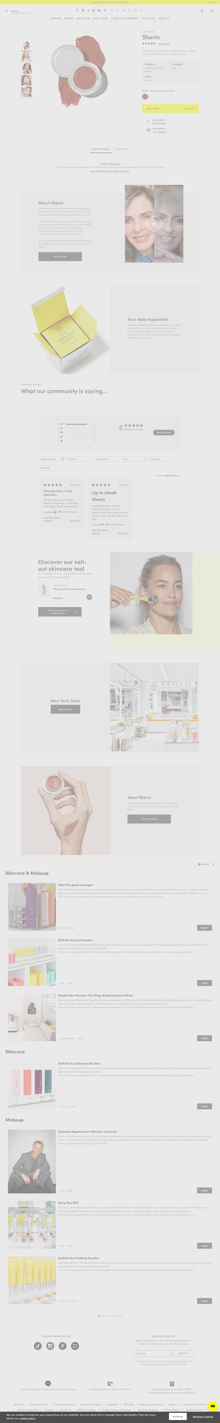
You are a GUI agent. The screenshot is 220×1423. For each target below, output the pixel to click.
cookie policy (27, 1418)
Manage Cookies (203, 1416)
